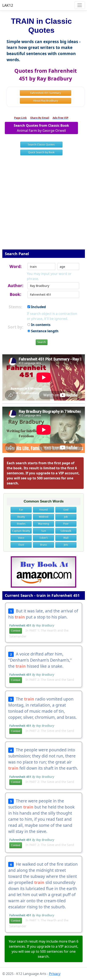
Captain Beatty (21, 531)
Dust (21, 544)
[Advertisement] (43, 205)
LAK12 (7, 5)
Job (66, 516)
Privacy (54, 973)
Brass (43, 544)
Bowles (21, 523)
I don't (44, 537)
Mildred (43, 516)
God (65, 509)
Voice (21, 537)
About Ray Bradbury (45, 100)
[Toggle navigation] (79, 5)
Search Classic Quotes (41, 144)
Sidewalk (65, 531)
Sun (43, 531)
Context (15, 630)
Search (41, 342)
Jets (66, 544)
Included (38, 307)
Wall (65, 537)
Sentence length (44, 331)
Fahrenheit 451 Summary (45, 93)
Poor (66, 523)
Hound (43, 509)
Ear (21, 509)
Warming (43, 523)
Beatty (21, 516)
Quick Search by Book (41, 152)
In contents (40, 324)
